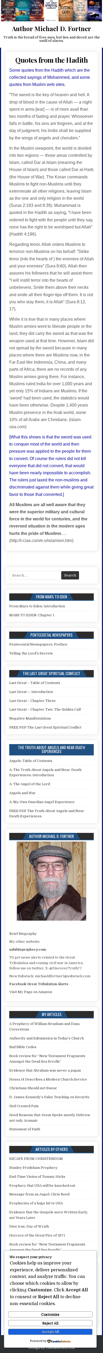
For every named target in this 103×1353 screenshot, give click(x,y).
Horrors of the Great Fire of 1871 (37, 1235)
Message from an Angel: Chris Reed (39, 1194)
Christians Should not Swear (33, 1088)
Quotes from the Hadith (51, 60)
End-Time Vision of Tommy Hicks (37, 1177)
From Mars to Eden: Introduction (37, 606)
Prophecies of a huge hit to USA (36, 1203)
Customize (50, 1314)
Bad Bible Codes (22, 1047)
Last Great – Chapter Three (32, 701)
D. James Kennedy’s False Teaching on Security (49, 1097)
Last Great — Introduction (31, 692)
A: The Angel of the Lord (29, 784)
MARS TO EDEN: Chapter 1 (31, 615)
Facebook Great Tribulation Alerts (38, 984)
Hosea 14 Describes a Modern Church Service (48, 1079)
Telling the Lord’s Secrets (31, 653)
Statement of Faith (24, 1129)
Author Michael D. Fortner (51, 28)
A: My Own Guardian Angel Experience (41, 802)
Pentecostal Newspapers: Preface (38, 644)
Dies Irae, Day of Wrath (29, 1226)
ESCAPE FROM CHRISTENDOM (36, 1159)
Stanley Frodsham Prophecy (33, 1168)
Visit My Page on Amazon (30, 992)
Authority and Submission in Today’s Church (46, 1038)
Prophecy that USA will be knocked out (42, 1186)
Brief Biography (23, 934)
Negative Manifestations (30, 718)
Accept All (50, 1332)
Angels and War (22, 793)
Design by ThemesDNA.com (52, 1348)
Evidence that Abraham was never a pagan (45, 1070)
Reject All (50, 1323)
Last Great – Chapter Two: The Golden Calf (45, 709)
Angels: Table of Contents (30, 761)
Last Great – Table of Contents (34, 683)
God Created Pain (24, 1106)
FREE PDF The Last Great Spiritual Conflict (45, 727)
